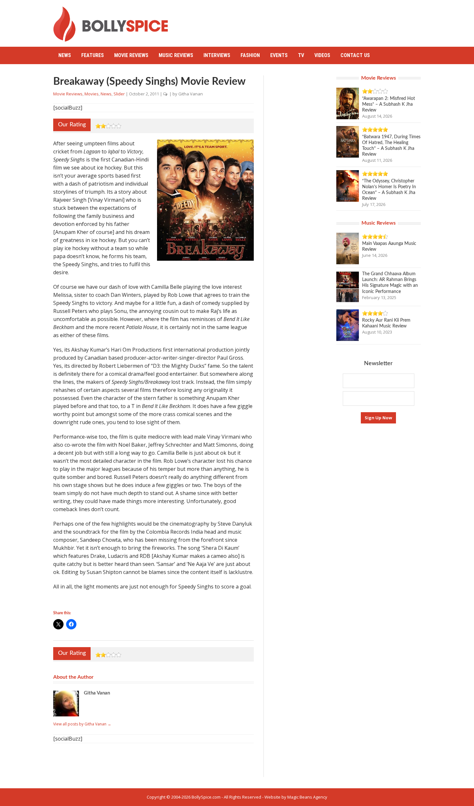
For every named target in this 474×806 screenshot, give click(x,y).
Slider (119, 94)
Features (92, 55)
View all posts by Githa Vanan (82, 724)
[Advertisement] (303, 20)
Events (279, 55)
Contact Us (355, 55)
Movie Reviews (131, 55)
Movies (91, 94)
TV (301, 55)
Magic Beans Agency (307, 797)
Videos (322, 55)
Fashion (250, 55)
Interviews (216, 55)
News (64, 55)
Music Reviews (176, 55)
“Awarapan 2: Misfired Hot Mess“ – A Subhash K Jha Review (388, 104)
